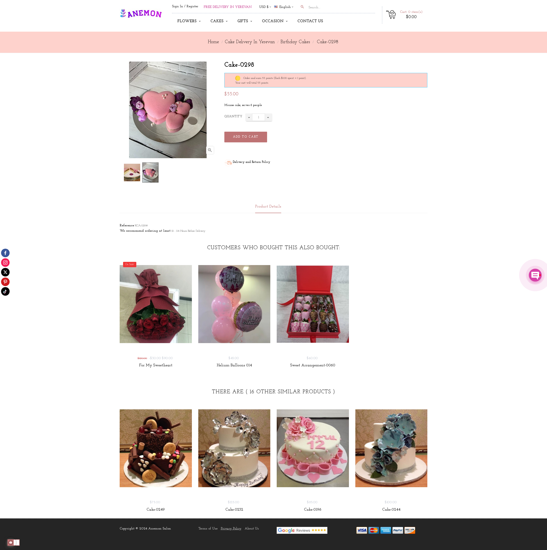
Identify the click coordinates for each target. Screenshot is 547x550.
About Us (252, 528)
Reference (127, 225)
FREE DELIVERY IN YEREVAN (228, 7)
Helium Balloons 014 (234, 365)
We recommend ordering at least (145, 231)
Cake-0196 (312, 510)
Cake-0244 (391, 510)
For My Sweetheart (155, 365)
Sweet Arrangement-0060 (312, 365)
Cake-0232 (234, 510)
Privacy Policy (231, 528)
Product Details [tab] (268, 207)
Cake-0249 (156, 510)
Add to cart (246, 137)
